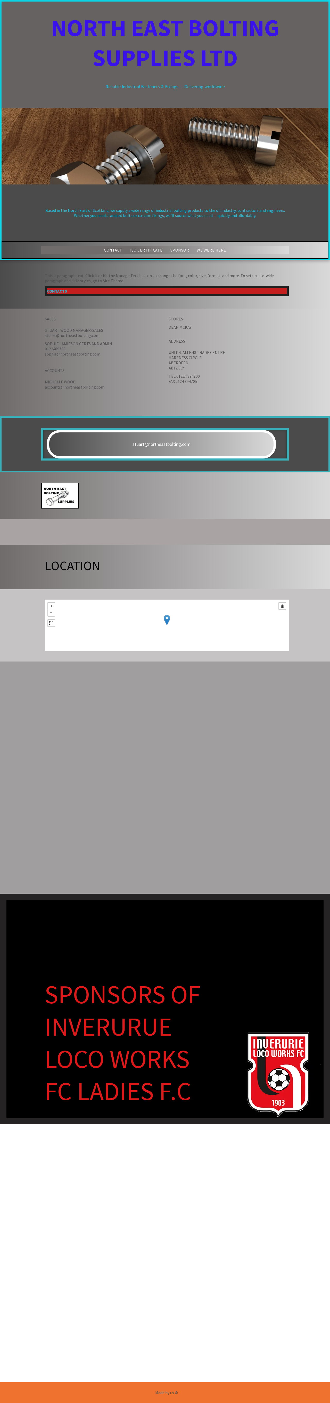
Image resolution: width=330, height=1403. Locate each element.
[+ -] (167, 625)
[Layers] (282, 606)
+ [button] (51, 606)
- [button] (51, 612)
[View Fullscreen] (51, 623)
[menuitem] (113, 250)
